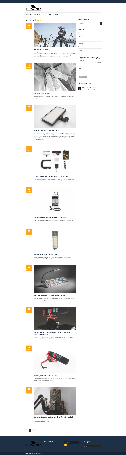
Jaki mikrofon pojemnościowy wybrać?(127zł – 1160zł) (53, 417)
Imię (80, 68)
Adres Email (82, 64)
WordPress (38, 453)
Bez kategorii (81, 36)
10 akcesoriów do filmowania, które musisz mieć (51, 176)
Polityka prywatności (49, 441)
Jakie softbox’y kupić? (42, 93)
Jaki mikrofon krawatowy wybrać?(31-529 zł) (50, 217)
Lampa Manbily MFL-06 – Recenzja (46, 130)
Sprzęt (43, 14)
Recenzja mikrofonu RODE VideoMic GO (48, 376)
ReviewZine (27, 453)
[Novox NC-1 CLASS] (79, 88)
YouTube (49, 14)
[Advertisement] (77, 7)
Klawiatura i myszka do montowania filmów (49, 296)
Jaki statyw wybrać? (41, 49)
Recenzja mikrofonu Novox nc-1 (45, 254)
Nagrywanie (29, 14)
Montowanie (36, 14)
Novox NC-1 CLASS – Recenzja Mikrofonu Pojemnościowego (89, 88)
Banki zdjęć (56, 14)
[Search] (101, 23)
